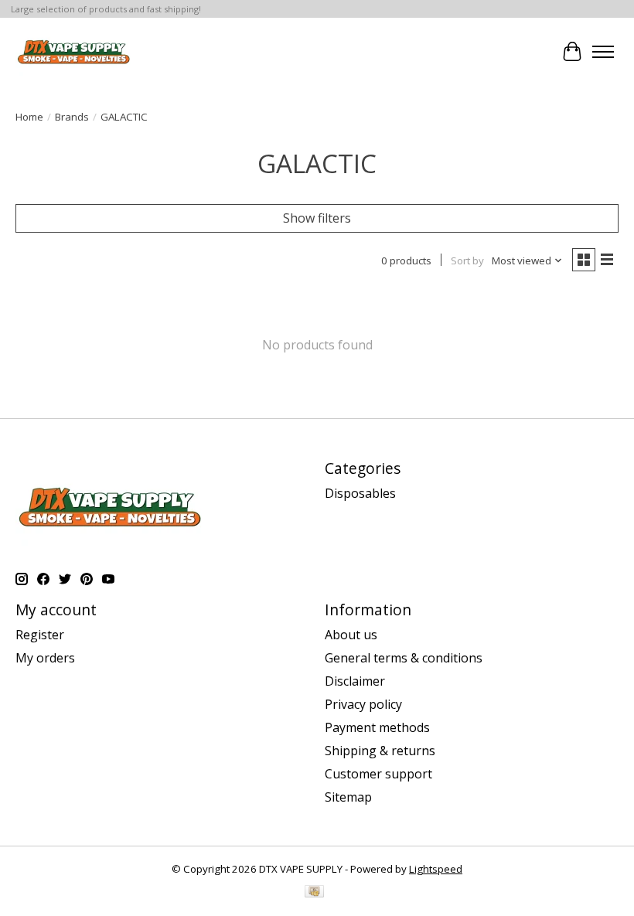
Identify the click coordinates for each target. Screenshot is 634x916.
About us (351, 634)
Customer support (378, 773)
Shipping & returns (380, 750)
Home (29, 117)
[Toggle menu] (603, 51)
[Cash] (314, 893)
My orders (45, 657)
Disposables (360, 493)
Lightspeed (435, 869)
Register (39, 634)
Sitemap (348, 796)
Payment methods (377, 727)
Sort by (467, 260)
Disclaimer (355, 681)
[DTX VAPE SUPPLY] (73, 51)
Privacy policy (363, 704)
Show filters (317, 217)
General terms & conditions (403, 657)
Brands (72, 117)
